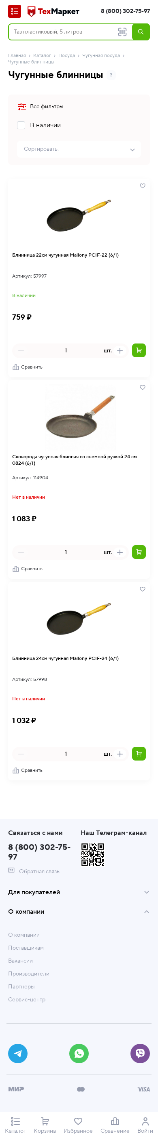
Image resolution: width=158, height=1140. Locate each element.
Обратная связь (39, 871)
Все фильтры (47, 106)
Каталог (42, 56)
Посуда (66, 56)
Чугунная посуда (101, 56)
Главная (17, 56)
